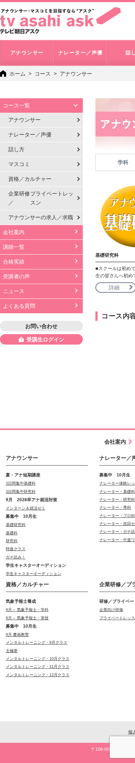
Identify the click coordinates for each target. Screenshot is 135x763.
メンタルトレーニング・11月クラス (37, 666)
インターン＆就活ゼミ (25, 508)
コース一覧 (16, 105)
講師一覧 (13, 247)
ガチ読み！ (16, 557)
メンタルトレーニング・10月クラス (37, 658)
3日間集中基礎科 (21, 483)
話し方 (16, 149)
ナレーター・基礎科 (117, 491)
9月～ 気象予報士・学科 (27, 609)
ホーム (17, 74)
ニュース (13, 291)
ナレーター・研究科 (117, 499)
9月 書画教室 (17, 634)
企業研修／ (40, 198)
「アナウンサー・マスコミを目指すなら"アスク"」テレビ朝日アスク (60, 20)
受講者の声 (16, 276)
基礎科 (12, 533)
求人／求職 (40, 217)
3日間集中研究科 (21, 491)
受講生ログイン (45, 339)
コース (43, 74)
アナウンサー (24, 120)
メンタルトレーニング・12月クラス (37, 675)
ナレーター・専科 (115, 507)
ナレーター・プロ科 (117, 515)
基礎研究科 (16, 524)
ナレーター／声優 (29, 134)
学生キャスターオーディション (33, 573)
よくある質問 (19, 306)
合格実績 (13, 262)
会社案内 (13, 232)
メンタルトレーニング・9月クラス (36, 642)
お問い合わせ (41, 326)
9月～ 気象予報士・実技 (27, 618)
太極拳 (12, 650)
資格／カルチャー (29, 179)
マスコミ (19, 164)
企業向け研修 (111, 609)
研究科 (12, 541)
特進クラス (16, 549)
